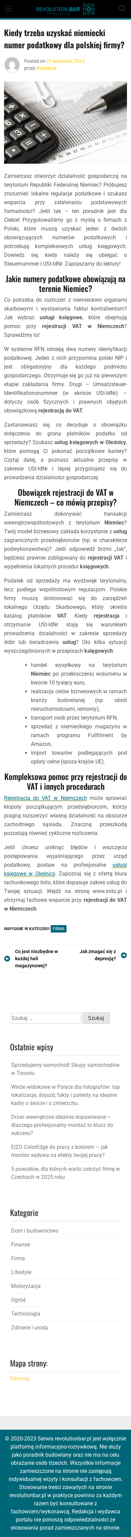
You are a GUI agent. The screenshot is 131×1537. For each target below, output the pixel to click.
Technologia (25, 1314)
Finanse (20, 1244)
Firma (58, 928)
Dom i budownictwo (34, 1231)
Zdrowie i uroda (29, 1327)
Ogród (18, 1300)
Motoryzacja (26, 1286)
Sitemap (20, 1378)
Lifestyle (21, 1272)
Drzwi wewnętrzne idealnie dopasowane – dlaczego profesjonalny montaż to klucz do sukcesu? (62, 1125)
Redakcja (46, 68)
